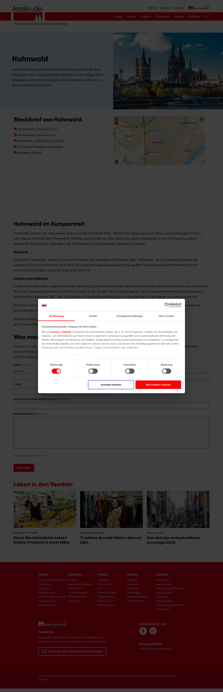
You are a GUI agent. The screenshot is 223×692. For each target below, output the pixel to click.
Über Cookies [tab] (166, 316)
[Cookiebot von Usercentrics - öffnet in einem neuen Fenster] (167, 305)
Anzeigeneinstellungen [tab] (130, 316)
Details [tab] (93, 316)
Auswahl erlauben (111, 384)
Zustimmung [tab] (56, 316)
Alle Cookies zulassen (158, 384)
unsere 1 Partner (61, 331)
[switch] (93, 371)
